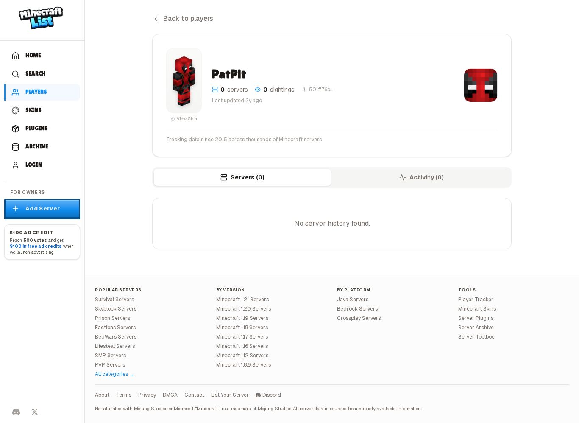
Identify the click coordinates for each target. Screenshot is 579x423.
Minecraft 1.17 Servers (242, 336)
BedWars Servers (115, 336)
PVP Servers (110, 364)
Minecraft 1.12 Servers (242, 355)
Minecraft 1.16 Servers (242, 346)
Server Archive (476, 327)
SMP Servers (110, 355)
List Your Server (230, 395)
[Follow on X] (34, 412)
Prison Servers (112, 318)
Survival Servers (114, 299)
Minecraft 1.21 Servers (242, 299)
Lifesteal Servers (115, 346)
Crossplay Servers (359, 318)
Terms (123, 395)
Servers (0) (247, 177)
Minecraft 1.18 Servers (242, 327)
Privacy (147, 395)
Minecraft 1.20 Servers (243, 308)
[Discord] (16, 412)
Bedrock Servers (357, 308)
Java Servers (352, 299)
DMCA (170, 395)
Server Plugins (475, 318)
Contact (194, 395)
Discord (271, 395)
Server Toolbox (476, 336)
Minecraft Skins (477, 308)
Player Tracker (475, 299)
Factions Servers (115, 327)
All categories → (114, 374)
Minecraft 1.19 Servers (242, 318)
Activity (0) (426, 177)
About (102, 395)
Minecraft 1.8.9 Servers (243, 364)
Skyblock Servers (115, 308)
